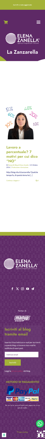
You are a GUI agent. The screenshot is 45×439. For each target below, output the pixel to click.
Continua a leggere (12, 180)
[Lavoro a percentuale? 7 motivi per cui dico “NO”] (22, 122)
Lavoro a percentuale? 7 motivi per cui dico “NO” (20, 122)
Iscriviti (12, 362)
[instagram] (22, 288)
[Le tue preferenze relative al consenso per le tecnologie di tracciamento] (4, 435)
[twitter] (17, 288)
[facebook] (12, 288)
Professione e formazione (20, 167)
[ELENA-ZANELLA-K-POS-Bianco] (22, 33)
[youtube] (27, 288)
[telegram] (32, 288)
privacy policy (17, 371)
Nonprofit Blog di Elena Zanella (18, 165)
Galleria (24, 122)
